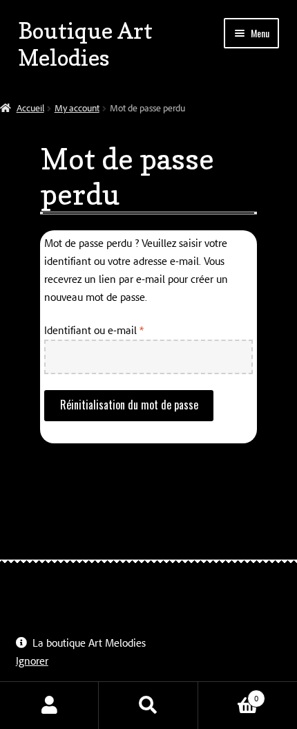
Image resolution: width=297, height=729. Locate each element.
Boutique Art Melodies (85, 44)
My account (77, 108)
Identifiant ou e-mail (118, 329)
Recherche (148, 705)
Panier (228, 693)
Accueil (30, 108)
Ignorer (32, 660)
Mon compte (49, 705)
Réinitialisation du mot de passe (129, 404)
